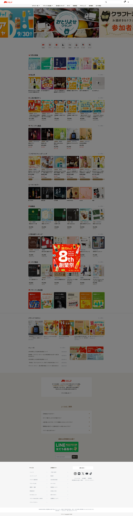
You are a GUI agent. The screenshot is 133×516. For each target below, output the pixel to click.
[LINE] (79, 473)
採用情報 (90, 478)
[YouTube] (87, 473)
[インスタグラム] (75, 473)
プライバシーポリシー (89, 480)
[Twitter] (83, 473)
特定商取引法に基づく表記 (77, 480)
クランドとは (77, 478)
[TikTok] (90, 473)
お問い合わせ (81, 467)
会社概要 (84, 478)
